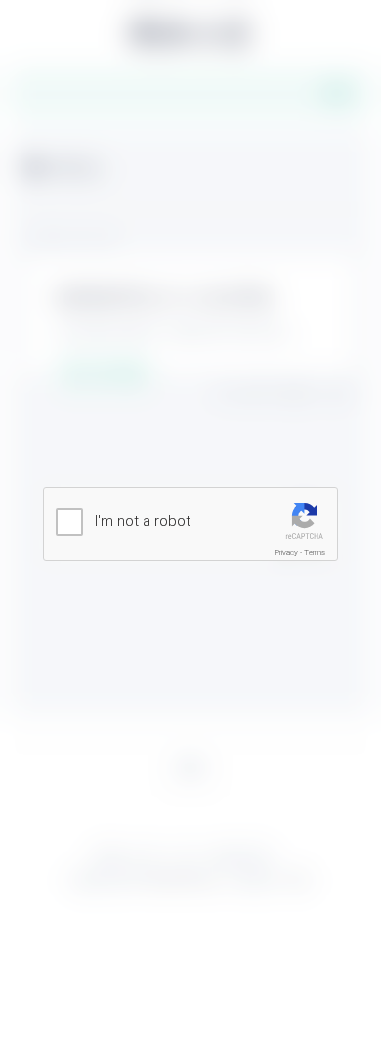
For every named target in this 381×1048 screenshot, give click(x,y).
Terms (314, 552)
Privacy (286, 552)
